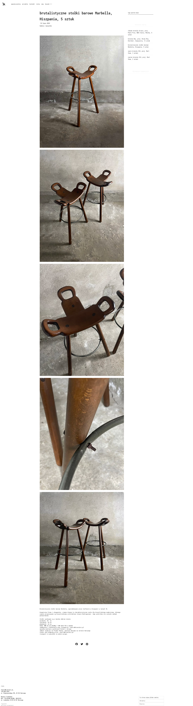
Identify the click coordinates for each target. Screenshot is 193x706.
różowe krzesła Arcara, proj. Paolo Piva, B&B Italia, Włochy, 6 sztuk (140, 33)
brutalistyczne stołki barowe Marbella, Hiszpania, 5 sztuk (138, 46)
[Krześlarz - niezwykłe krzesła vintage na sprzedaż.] (4, 4)
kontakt (32, 4)
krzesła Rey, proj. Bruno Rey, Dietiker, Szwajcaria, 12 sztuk (139, 40)
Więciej (142, 704)
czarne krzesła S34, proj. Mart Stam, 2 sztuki (139, 58)
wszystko (49, 26)
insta (38, 4)
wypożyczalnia (16, 4)
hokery (42, 26)
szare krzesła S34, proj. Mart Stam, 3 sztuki (138, 52)
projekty (25, 4)
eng (42, 4)
